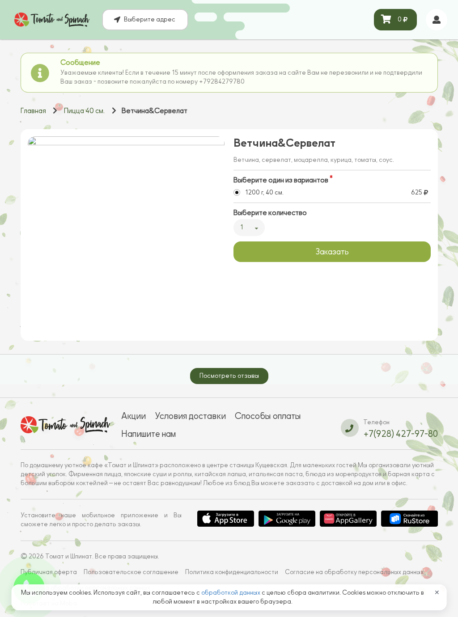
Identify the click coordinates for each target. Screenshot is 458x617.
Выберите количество (270, 213)
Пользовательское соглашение (131, 572)
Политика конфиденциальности (231, 572)
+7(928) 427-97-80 (400, 434)
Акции (133, 415)
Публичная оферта (49, 572)
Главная (33, 111)
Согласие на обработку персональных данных (354, 572)
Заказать (332, 251)
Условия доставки (190, 415)
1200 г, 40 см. (264, 192)
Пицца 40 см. (84, 111)
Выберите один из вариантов (280, 180)
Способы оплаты (268, 415)
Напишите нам (148, 433)
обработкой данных (231, 592)
